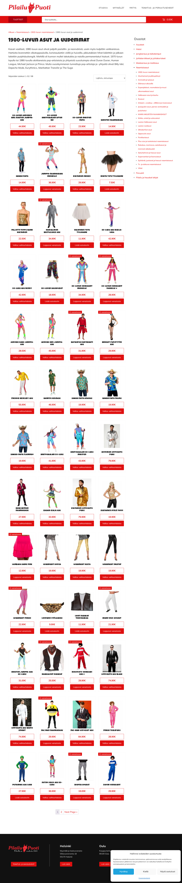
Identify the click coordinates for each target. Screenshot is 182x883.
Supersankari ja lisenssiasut (149, 157)
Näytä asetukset (167, 871)
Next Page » (70, 811)
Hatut (138, 49)
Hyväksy (124, 871)
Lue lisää (66, 864)
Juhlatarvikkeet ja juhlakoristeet (150, 58)
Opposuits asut (144, 133)
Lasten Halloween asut (147, 122)
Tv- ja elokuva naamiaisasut (149, 164)
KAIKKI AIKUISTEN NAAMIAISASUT (152, 114)
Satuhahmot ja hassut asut (149, 153)
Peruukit (140, 173)
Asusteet (140, 44)
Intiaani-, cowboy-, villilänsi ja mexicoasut (155, 103)
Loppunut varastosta (52, 189)
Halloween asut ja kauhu (148, 95)
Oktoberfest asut (145, 130)
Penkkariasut (143, 137)
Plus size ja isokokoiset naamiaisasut (153, 141)
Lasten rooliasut (144, 126)
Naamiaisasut (22, 32)
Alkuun (11, 32)
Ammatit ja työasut (146, 80)
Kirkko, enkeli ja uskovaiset (149, 118)
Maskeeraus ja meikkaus (147, 63)
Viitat (140, 168)
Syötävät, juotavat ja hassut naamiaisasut (155, 160)
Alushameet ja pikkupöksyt (149, 76)
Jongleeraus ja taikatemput (148, 54)
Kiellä (145, 871)
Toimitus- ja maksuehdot (23, 864)
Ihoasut (141, 99)
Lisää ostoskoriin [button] (112, 133)
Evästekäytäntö (144, 878)
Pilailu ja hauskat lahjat (147, 177)
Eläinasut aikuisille (145, 83)
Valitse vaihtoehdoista (22, 133)
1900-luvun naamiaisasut (42, 32)
